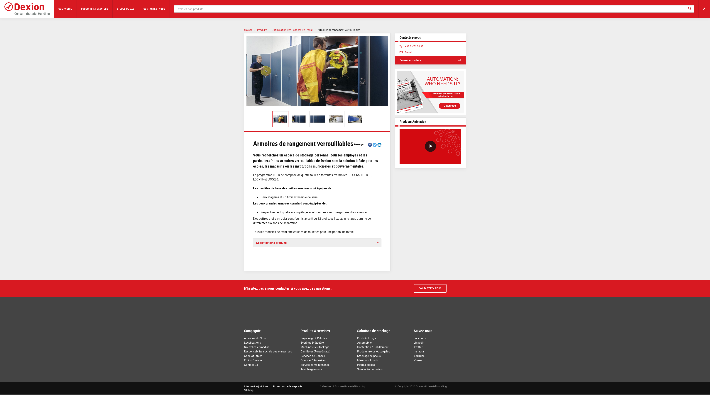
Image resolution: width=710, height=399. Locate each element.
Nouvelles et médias (256, 347)
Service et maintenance (315, 364)
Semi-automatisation (370, 369)
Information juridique (256, 386)
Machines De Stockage (315, 347)
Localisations (252, 342)
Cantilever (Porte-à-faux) (315, 351)
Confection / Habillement (372, 347)
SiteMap (248, 390)
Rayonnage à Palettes (314, 338)
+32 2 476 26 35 (414, 46)
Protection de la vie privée (287, 386)
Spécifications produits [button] (271, 243)
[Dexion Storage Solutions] (27, 8)
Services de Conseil (313, 356)
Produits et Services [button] (94, 9)
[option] (317, 71)
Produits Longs (366, 338)
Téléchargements (311, 369)
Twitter (418, 347)
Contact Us (251, 364)
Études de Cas (125, 9)
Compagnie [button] (65, 9)
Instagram (420, 351)
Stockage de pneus (369, 356)
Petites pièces (366, 364)
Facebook (420, 338)
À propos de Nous (255, 338)
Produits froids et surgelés (373, 351)
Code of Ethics (253, 356)
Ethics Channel (253, 360)
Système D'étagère (312, 342)
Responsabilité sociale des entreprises (268, 351)
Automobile (364, 342)
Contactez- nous (154, 9)
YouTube (419, 356)
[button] (704, 9)
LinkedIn (419, 342)
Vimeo (418, 360)
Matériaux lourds (367, 360)
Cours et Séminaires (313, 360)
